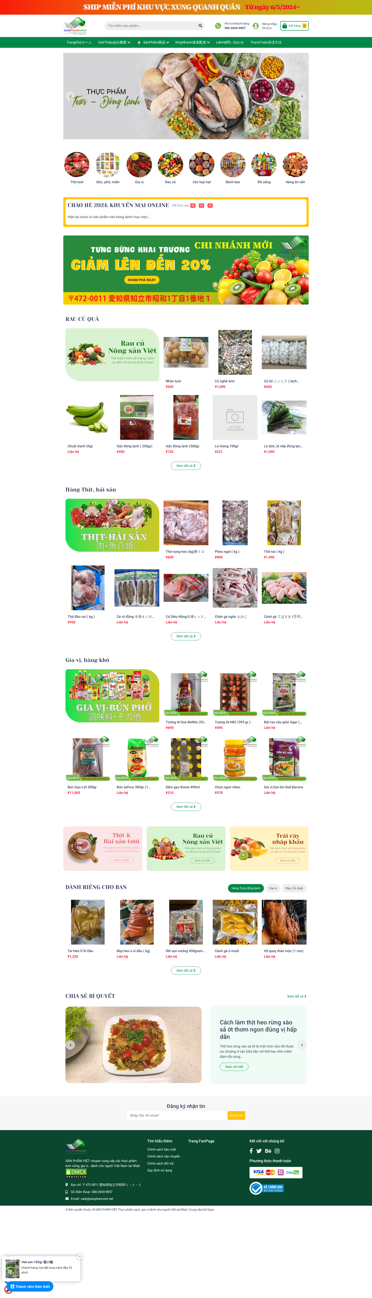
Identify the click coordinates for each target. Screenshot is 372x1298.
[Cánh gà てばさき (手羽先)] (284, 587)
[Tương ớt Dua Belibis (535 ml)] (186, 693)
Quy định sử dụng (159, 1170)
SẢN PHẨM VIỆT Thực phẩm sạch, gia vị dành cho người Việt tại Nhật (141, 1209)
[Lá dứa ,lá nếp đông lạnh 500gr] (284, 417)
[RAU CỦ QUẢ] (112, 354)
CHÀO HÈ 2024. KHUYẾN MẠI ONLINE (118, 205)
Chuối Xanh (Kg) (80, 446)
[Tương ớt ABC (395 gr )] (235, 693)
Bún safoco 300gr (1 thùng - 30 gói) (132, 789)
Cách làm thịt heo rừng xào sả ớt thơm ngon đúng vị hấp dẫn (258, 1029)
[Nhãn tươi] (186, 352)
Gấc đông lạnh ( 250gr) (134, 446)
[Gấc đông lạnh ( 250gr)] (137, 417)
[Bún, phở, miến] (108, 165)
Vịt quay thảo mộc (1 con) (284, 951)
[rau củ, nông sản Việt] (186, 848)
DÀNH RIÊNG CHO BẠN (96, 887)
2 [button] (186, 134)
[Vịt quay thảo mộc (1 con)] (284, 922)
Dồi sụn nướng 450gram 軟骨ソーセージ (184, 953)
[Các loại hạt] (202, 165)
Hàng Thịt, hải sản (90, 489)
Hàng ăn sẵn (295, 182)
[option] (186, 96)
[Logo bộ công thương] (267, 1188)
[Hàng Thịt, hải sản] (112, 525)
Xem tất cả (185, 466)
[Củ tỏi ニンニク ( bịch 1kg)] (284, 352)
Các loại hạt (202, 182)
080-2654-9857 (235, 28)
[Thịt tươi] (77, 165)
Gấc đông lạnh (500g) (182, 446)
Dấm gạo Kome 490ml (183, 787)
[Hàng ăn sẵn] (295, 165)
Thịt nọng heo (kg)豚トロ (185, 552)
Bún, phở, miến (107, 182)
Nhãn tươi (173, 381)
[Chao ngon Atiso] (235, 758)
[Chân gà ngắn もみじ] (235, 587)
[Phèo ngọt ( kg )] (235, 522)
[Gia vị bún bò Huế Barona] (284, 758)
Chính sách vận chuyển (163, 1156)
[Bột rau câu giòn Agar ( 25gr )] (284, 693)
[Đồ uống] (264, 165)
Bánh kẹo (233, 182)
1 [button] (181, 134)
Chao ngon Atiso (227, 787)
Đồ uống (264, 182)
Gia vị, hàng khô (87, 660)
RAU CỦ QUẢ (82, 319)
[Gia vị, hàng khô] (112, 696)
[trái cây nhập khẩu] (269, 848)
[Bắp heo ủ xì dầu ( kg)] (137, 922)
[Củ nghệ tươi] (235, 352)
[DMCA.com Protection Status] (76, 1173)
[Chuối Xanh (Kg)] (87, 417)
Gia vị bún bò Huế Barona (283, 787)
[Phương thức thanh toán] (276, 1172)
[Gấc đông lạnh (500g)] (186, 417)
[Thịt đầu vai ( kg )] (87, 587)
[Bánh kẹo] (233, 165)
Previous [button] (70, 96)
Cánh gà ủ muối (227, 951)
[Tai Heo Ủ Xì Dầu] (87, 922)
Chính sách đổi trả (160, 1163)
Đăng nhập (269, 24)
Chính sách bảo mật (161, 1149)
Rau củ (170, 182)
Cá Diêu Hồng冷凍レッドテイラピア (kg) (185, 619)
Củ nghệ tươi (224, 381)
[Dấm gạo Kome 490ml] (186, 758)
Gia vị (139, 182)
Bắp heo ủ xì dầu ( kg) (133, 951)
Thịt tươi (76, 182)
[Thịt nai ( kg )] (284, 522)
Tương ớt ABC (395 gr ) (233, 722)
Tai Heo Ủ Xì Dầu (80, 951)
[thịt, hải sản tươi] (102, 848)
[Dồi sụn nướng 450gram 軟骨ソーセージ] (186, 922)
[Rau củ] (170, 165)
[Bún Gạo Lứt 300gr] (87, 758)
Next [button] (302, 96)
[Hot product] (186, 270)
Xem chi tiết (234, 1067)
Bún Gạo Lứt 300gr (82, 787)
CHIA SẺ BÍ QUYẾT (90, 996)
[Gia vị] (139, 165)
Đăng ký (267, 27)
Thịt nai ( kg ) (274, 552)
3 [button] (190, 134)
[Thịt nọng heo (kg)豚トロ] (186, 522)
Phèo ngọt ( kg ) (227, 552)
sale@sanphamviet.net (97, 1199)
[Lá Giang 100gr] (235, 417)
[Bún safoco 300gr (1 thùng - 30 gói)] (137, 758)
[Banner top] (186, 7)
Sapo (210, 1209)
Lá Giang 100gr (227, 446)
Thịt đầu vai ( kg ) (81, 617)
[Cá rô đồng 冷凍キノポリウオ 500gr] (137, 587)
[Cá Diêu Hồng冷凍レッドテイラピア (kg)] (186, 587)
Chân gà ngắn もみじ (231, 617)
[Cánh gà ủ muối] (235, 922)
